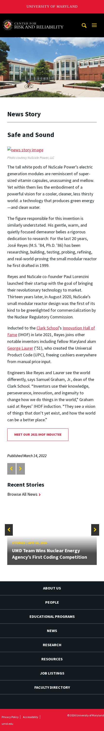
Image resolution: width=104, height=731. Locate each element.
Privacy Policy (10, 717)
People (52, 602)
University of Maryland (52, 6)
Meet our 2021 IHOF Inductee (37, 434)
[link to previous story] (11, 468)
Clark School (48, 328)
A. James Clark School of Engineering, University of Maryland (34, 18)
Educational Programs (52, 616)
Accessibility (30, 717)
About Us (52, 588)
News (52, 630)
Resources (52, 659)
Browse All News (22, 494)
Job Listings (52, 673)
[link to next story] (20, 468)
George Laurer (20, 348)
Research (52, 644)
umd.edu (7, 723)
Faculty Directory (52, 687)
